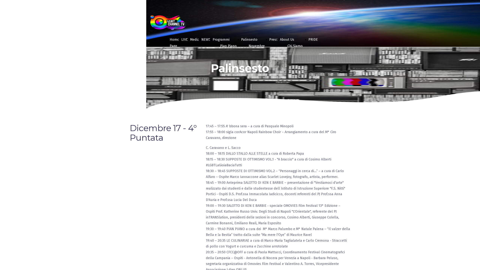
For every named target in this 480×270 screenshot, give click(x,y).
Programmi (221, 40)
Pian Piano (228, 46)
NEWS (205, 40)
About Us (287, 40)
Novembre (257, 46)
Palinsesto (249, 40)
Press (273, 40)
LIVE (184, 40)
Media (194, 40)
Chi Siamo (295, 46)
